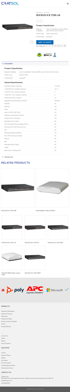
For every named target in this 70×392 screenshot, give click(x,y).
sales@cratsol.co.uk (6, 380)
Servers (3, 324)
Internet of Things (5, 355)
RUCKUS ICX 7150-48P (8, 210)
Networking (4, 316)
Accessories (4, 336)
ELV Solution (4, 360)
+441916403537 (5, 383)
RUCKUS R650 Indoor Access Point (11, 274)
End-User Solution (6, 363)
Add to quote (44, 42)
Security (3, 352)
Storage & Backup (6, 326)
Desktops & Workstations (8, 311)
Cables (3, 338)
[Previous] (1, 191)
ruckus (47, 12)
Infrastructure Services (7, 368)
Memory (3, 341)
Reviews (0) (9, 157)
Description (9, 63)
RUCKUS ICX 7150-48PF (33, 273)
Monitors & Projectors (7, 313)
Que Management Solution (8, 365)
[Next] (68, 191)
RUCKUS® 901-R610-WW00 (45, 210)
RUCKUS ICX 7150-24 (9, 242)
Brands (39, 12)
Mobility (3, 357)
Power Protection (5, 343)
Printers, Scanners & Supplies (9, 321)
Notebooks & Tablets (6, 319)
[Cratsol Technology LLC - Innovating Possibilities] (16, 3)
